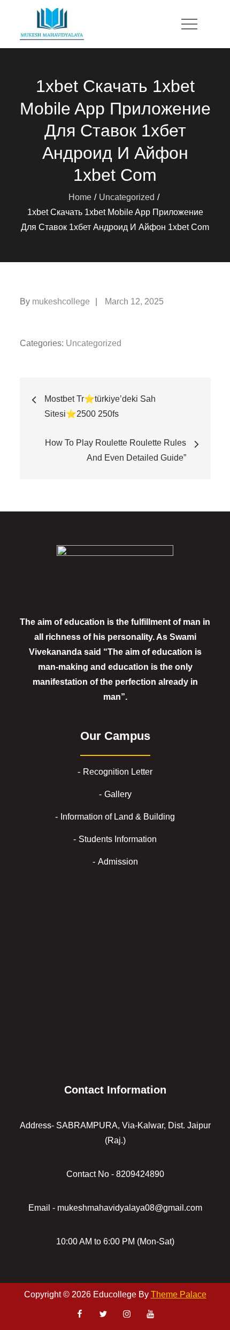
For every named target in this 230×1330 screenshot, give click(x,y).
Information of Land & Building (117, 816)
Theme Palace (178, 1294)
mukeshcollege (61, 301)
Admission (118, 861)
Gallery (118, 794)
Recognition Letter (117, 771)
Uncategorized (93, 343)
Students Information (118, 839)
